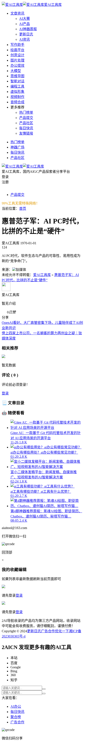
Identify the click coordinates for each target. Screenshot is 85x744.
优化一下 (62, 631)
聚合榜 (15, 717)
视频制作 (17, 97)
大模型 (15, 71)
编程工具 (17, 86)
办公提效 (17, 65)
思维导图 (17, 76)
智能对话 (17, 81)
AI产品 (24, 24)
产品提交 (26, 118)
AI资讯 (24, 39)
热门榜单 (26, 112)
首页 (22, 208)
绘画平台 (17, 50)
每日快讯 (26, 128)
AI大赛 (24, 18)
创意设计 (17, 55)
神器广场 (17, 147)
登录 (5, 393)
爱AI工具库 (42, 275)
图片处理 (17, 60)
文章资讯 (17, 13)
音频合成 (17, 102)
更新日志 (26, 34)
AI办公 (15, 706)
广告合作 (48, 631)
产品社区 (26, 123)
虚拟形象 (17, 91)
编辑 (22, 569)
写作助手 (17, 45)
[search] (44, 689)
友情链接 (26, 133)
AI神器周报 (28, 29)
